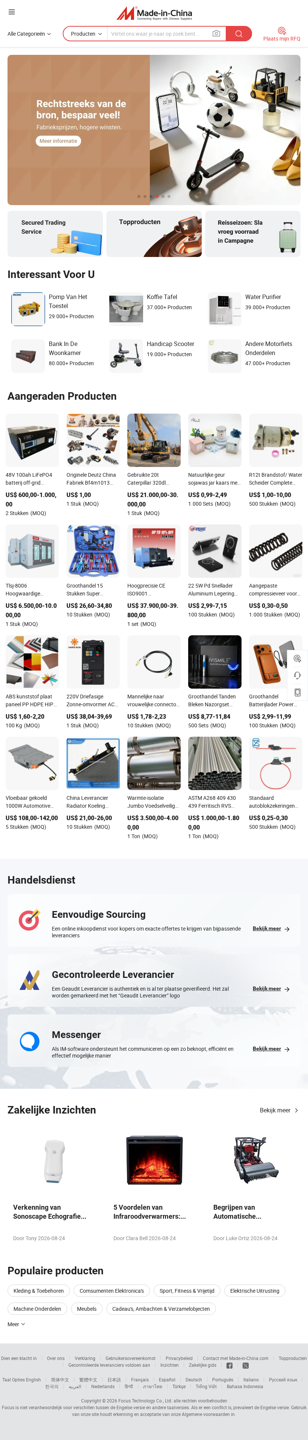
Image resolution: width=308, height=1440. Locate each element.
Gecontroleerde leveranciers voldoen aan (109, 1365)
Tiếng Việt (206, 1386)
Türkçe (179, 1386)
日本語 (114, 1380)
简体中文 (60, 1380)
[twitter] (246, 1365)
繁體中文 (88, 1380)
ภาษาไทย (152, 1386)
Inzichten (169, 1365)
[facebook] (229, 1365)
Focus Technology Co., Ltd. (145, 1401)
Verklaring (85, 1358)
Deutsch (194, 1380)
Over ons (56, 1358)
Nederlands (103, 1386)
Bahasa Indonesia (245, 1386)
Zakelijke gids (202, 1365)
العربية (75, 1386)
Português (222, 1380)
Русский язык (283, 1380)
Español (167, 1380)
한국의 (52, 1386)
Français (140, 1380)
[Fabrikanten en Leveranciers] (154, 13)
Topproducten (293, 1358)
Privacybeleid (179, 1358)
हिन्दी (129, 1386)
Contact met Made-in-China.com (236, 1358)
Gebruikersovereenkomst (131, 1358)
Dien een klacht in (19, 1358)
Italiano (251, 1380)
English (33, 1380)
